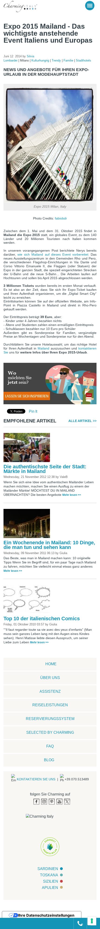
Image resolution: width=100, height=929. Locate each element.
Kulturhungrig (40, 60)
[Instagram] (44, 802)
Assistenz (50, 691)
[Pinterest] (52, 802)
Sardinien (47, 869)
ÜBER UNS (50, 678)
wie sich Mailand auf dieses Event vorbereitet (52, 254)
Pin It (33, 411)
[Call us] (78, 923)
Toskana (49, 875)
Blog (49, 760)
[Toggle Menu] (89, 5)
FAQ (50, 746)
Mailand (43, 348)
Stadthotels (83, 60)
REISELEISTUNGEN (50, 705)
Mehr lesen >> (71, 495)
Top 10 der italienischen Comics (41, 618)
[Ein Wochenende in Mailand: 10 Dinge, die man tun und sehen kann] (27, 524)
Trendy (57, 60)
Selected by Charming (50, 732)
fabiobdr (61, 218)
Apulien (50, 888)
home (51, 664)
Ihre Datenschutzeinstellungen (46, 915)
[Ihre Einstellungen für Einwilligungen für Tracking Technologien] (91, 920)
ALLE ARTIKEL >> (82, 421)
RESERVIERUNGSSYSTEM (50, 719)
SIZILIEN (50, 881)
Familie (68, 60)
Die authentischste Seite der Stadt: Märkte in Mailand (44, 469)
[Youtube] (59, 802)
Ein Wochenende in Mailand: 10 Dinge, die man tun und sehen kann (49, 545)
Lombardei (10, 60)
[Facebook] (36, 802)
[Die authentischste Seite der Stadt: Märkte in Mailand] (27, 448)
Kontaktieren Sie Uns (36, 779)
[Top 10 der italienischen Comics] (27, 600)
